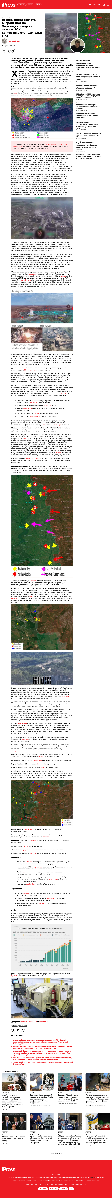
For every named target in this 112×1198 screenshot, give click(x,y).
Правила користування (53, 1184)
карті (15, 93)
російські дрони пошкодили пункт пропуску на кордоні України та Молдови (87, 86)
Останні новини (83, 61)
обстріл (14, 598)
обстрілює (43, 903)
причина (46, 837)
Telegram (53, 1188)
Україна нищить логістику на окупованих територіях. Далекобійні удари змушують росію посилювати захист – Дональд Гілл (42, 1047)
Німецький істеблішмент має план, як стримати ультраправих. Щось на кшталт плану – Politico (68, 1098)
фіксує (38, 764)
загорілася (38, 760)
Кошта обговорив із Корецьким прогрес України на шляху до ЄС (88, 135)
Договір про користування (75, 1184)
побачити (65, 696)
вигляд (25, 439)
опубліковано (26, 280)
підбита (63, 276)
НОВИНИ (21, 5)
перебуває (25, 739)
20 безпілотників (30, 370)
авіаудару (33, 274)
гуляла (41, 757)
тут (44, 425)
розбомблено (31, 884)
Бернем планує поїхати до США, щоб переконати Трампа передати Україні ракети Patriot (88, 77)
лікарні (58, 453)
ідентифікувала (28, 872)
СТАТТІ (30, 5)
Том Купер (14, 1025)
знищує (25, 846)
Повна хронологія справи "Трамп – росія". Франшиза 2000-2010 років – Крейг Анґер (13, 1138)
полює (33, 841)
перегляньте (22, 723)
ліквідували (15, 751)
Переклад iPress (14, 41)
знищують (50, 898)
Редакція (29, 1184)
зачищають (34, 402)
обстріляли (27, 408)
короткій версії (56, 425)
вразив (37, 413)
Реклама (38, 1184)
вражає (26, 893)
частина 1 (24, 1022)
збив (42, 767)
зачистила (47, 405)
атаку (31, 596)
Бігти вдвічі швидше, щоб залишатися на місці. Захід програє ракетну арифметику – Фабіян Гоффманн (41, 1099)
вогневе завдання (32, 458)
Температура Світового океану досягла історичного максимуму (87, 115)
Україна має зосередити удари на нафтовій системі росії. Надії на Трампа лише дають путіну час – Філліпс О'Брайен (97, 1099)
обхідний (33, 854)
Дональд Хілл (23, 1025)
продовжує (27, 850)
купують (14, 976)
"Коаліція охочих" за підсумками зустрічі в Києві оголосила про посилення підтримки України (87, 125)
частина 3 (43, 1022)
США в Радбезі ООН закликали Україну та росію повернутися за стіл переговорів (88, 95)
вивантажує (29, 829)
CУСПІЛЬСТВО (6, 16)
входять (63, 393)
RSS (71, 1188)
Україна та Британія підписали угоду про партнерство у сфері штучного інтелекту (88, 156)
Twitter (63, 1188)
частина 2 (33, 1022)
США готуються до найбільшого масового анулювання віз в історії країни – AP (88, 66)
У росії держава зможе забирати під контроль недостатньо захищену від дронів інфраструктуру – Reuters (86, 145)
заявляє (33, 581)
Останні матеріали (10, 1071)
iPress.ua (92, 1177)
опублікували (35, 416)
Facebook (43, 1188)
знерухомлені (37, 867)
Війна (38, 5)
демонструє (53, 879)
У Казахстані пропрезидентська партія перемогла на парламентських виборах (88, 105)
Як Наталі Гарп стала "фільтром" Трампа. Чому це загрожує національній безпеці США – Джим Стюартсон (41, 1139)
